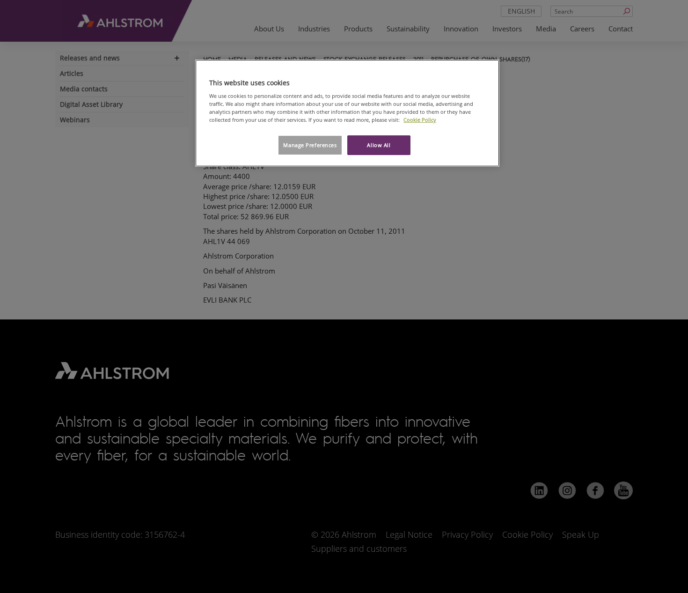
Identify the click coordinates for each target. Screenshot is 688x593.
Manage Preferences (310, 144)
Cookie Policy (419, 119)
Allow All (378, 144)
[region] (347, 113)
